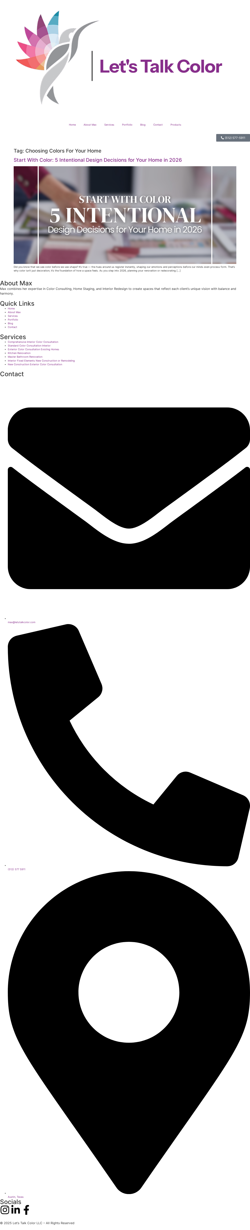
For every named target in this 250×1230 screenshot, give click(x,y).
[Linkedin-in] (16, 1210)
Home (72, 124)
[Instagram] (5, 1210)
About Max (90, 124)
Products (176, 124)
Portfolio (127, 124)
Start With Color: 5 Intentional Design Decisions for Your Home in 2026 (98, 160)
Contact (158, 124)
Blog (143, 124)
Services (109, 124)
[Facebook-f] (26, 1210)
